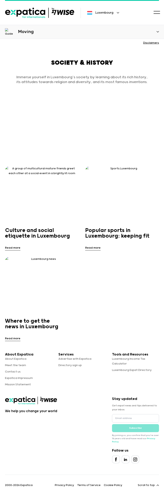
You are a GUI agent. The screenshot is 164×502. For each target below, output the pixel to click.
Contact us (13, 371)
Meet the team (15, 365)
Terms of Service (89, 485)
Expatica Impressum (19, 378)
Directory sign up (70, 365)
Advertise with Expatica (74, 358)
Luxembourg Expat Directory (132, 370)
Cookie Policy (113, 485)
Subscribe (135, 428)
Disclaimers (151, 42)
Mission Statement (18, 384)
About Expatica (15, 358)
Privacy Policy (64, 485)
